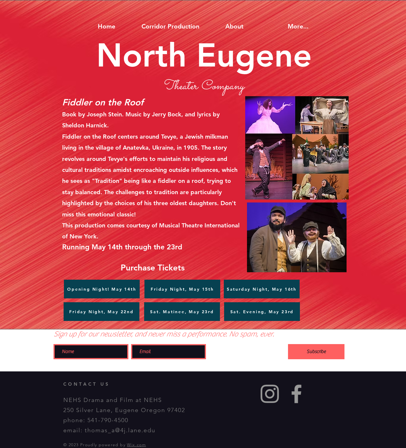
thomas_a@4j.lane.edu (120, 430)
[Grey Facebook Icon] (296, 393)
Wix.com (136, 444)
